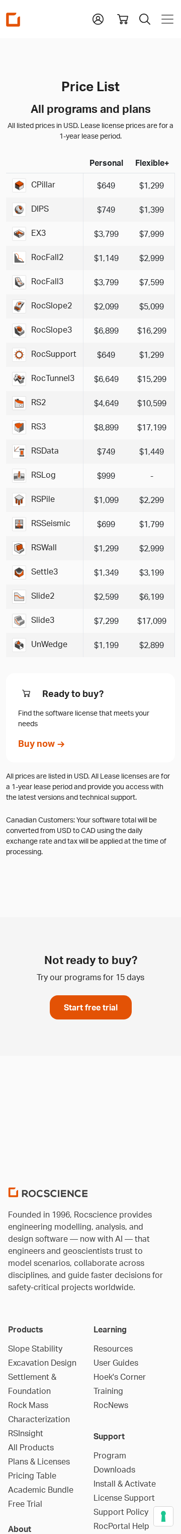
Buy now (36, 743)
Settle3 (44, 571)
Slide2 (42, 596)
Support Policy (121, 1512)
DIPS (40, 209)
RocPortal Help (121, 1526)
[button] (98, 18)
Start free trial (91, 1007)
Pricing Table (32, 1476)
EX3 (38, 233)
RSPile (43, 499)
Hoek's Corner (120, 1377)
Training (108, 1391)
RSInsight (25, 1433)
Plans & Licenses (39, 1461)
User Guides (116, 1363)
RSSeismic (50, 523)
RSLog (43, 475)
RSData (45, 450)
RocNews (111, 1405)
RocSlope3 (51, 330)
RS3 (38, 426)
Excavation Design (42, 1363)
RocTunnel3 (52, 378)
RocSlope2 (51, 305)
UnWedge (49, 644)
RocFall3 (47, 281)
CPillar (43, 184)
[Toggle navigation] (165, 19)
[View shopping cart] (123, 19)
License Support (124, 1498)
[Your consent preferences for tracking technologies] (163, 1516)
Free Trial (25, 1504)
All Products (31, 1447)
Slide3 (42, 620)
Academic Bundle (40, 1490)
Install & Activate (125, 1484)
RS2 (38, 402)
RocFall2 (47, 257)
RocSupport (53, 354)
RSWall (44, 547)
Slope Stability (35, 1349)
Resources (113, 1349)
